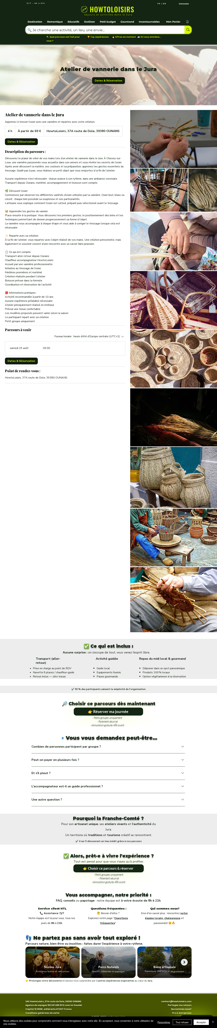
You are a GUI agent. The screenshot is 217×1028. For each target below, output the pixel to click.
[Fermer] (213, 1022)
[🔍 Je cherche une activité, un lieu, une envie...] (188, 30)
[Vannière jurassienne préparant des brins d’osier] (173, 139)
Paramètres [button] (163, 1022)
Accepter (201, 1022)
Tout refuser (182, 1022)
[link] (108, 80)
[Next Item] (184, 962)
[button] (35, 20)
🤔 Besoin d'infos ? (108, 913)
